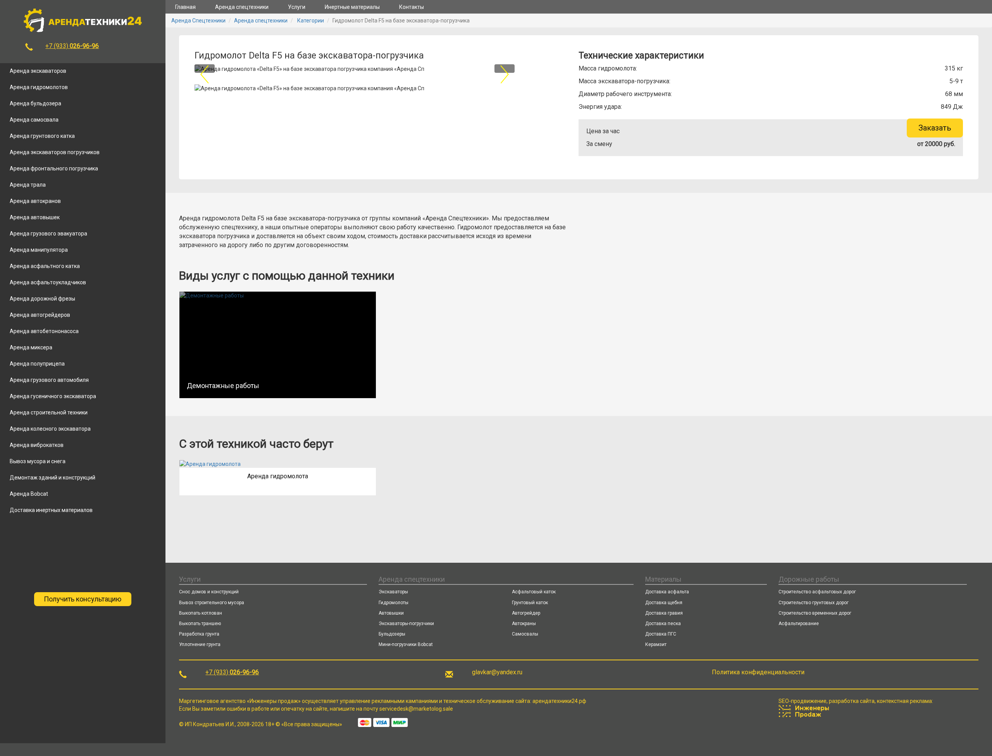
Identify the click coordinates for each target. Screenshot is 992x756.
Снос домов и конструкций (209, 591)
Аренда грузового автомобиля (49, 380)
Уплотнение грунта (199, 644)
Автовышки (391, 613)
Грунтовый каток (530, 602)
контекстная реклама (904, 701)
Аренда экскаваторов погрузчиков (55, 152)
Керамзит (655, 644)
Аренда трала (28, 185)
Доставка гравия (664, 613)
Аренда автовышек (35, 217)
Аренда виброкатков (37, 445)
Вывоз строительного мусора (211, 602)
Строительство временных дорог (814, 613)
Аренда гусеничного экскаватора (53, 396)
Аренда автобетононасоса (44, 331)
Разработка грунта (199, 634)
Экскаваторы (393, 591)
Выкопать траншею (200, 623)
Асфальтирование (798, 623)
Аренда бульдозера (35, 103)
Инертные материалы (352, 7)
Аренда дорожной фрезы (42, 299)
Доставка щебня (663, 602)
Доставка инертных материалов (51, 510)
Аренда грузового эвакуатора (48, 233)
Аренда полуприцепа (37, 364)
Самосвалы (525, 634)
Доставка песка (663, 623)
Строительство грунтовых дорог (813, 602)
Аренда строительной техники (49, 412)
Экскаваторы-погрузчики (406, 623)
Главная (185, 7)
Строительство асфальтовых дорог (817, 591)
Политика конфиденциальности (758, 672)
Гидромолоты (393, 602)
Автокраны (524, 623)
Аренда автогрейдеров (40, 315)
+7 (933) (72, 46)
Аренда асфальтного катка (45, 266)
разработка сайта (852, 701)
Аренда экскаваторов (38, 71)
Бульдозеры (392, 634)
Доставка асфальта (667, 591)
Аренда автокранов (35, 201)
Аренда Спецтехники (198, 20)
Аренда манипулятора (39, 250)
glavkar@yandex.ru (497, 672)
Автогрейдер (526, 613)
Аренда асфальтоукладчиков (48, 282)
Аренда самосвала (34, 120)
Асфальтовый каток (534, 591)
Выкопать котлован (200, 613)
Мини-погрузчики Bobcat (406, 644)
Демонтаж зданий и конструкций (52, 477)
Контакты (411, 7)
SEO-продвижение (802, 701)
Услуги (296, 7)
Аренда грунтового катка (42, 136)
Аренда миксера (31, 347)
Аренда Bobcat (29, 494)
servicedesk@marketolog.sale (416, 709)
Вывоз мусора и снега (37, 461)
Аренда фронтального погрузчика (54, 168)
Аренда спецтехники (242, 7)
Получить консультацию (82, 599)
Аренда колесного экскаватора (50, 429)
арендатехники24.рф (559, 701)
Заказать (934, 127)
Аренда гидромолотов (39, 87)
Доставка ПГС (660, 634)
